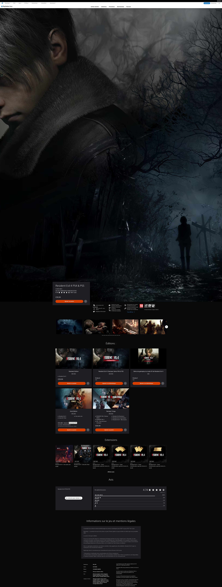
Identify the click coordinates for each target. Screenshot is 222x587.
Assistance (52, 3)
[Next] (166, 326)
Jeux (20, 3)
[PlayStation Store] (7, 6)
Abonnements (120, 6)
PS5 (14, 3)
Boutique (7, 3)
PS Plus (26, 3)
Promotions (112, 6)
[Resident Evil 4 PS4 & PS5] (69, 326)
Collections (104, 6)
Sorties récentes (95, 6)
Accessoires (34, 3)
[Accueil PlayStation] (2, 3)
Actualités (43, 3)
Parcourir (128, 6)
